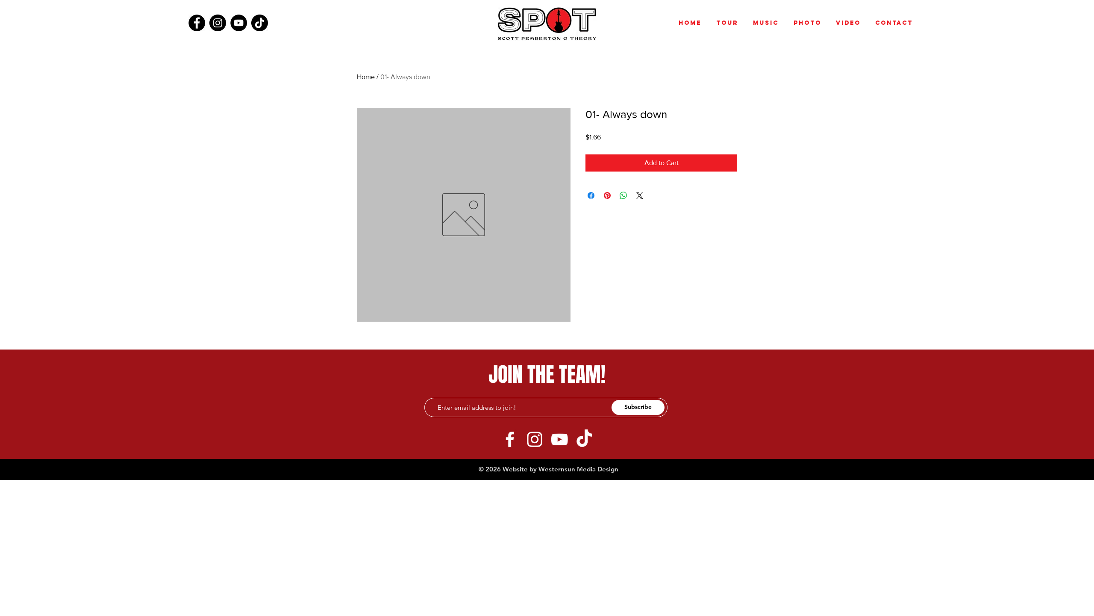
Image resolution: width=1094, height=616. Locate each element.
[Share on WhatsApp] (623, 195)
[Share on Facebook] (591, 195)
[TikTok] (259, 23)
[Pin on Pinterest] (607, 195)
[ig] (534, 439)
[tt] (584, 439)
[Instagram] (217, 23)
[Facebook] (196, 23)
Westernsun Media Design (578, 469)
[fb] (510, 439)
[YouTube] (238, 23)
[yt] (559, 439)
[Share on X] (640, 195)
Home (366, 76)
